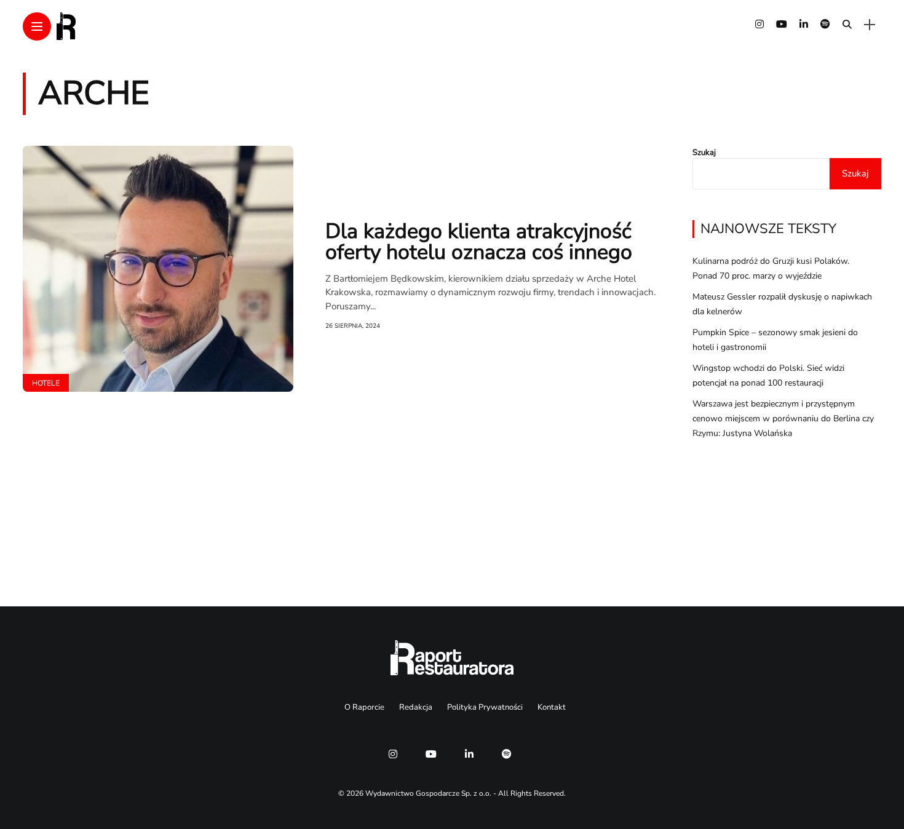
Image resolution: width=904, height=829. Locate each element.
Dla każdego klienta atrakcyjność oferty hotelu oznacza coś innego (478, 241)
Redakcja (415, 707)
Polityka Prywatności (485, 707)
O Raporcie (364, 707)
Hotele (46, 383)
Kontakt (551, 707)
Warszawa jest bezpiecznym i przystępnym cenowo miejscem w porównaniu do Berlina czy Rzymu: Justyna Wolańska (783, 418)
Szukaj (704, 152)
